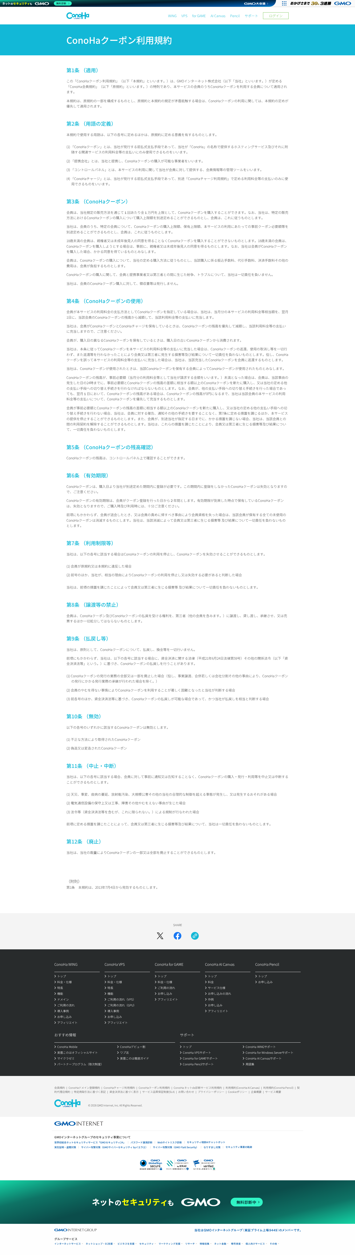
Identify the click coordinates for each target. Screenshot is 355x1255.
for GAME (199, 15)
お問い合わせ (186, 1092)
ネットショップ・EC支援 (99, 1243)
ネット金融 (220, 1243)
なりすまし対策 (212, 1147)
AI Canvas (218, 15)
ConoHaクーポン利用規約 (154, 1087)
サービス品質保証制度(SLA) (158, 1092)
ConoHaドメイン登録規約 (84, 1087)
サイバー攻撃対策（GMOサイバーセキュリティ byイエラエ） (114, 1147)
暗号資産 (236, 1243)
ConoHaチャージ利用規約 (119, 1087)
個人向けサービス (255, 1243)
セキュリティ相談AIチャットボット (206, 1142)
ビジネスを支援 (126, 1243)
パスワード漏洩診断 (141, 1142)
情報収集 (204, 1243)
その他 (273, 1243)
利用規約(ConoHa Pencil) (278, 1087)
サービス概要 (273, 1092)
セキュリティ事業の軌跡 (239, 1147)
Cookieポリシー (237, 1092)
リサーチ (190, 1243)
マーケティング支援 (169, 1243)
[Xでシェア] (160, 936)
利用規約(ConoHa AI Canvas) (243, 1087)
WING (172, 15)
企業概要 (256, 1092)
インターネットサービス (67, 1243)
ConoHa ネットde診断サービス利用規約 (198, 1087)
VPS (184, 15)
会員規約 (59, 1087)
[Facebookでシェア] (177, 936)
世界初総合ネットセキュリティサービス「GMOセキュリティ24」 (90, 1142)
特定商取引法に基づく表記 (90, 1092)
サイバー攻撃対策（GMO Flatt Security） (176, 1147)
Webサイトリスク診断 (169, 1142)
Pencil (235, 15)
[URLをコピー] (195, 936)
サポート (251, 15)
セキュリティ (146, 1243)
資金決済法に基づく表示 (124, 1092)
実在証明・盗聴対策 (65, 1147)
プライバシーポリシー (211, 1092)
